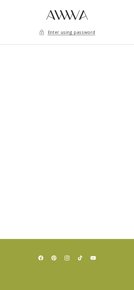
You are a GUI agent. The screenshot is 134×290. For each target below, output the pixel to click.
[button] (67, 32)
